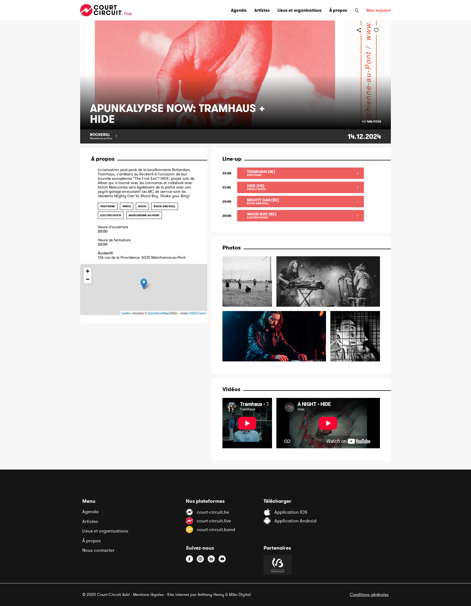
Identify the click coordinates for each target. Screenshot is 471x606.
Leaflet (125, 313)
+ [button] (87, 271)
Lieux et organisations (105, 531)
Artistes (90, 521)
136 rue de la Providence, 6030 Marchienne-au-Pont (142, 255)
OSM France (197, 313)
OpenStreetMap (158, 313)
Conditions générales (369, 594)
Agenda (90, 511)
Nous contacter (98, 550)
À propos (91, 541)
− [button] (87, 279)
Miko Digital (240, 594)
